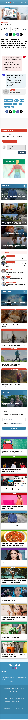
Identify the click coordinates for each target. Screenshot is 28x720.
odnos (22, 100)
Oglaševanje (7, 688)
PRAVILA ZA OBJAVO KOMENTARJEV (10, 141)
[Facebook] (25, 2)
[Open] (2, 2)
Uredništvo (15, 688)
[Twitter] (10, 34)
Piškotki (18, 691)
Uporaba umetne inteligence (14, 705)
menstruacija (7, 104)
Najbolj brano (5, 252)
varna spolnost (8, 100)
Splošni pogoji (20, 698)
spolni (16, 100)
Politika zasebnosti (9, 698)
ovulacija (6, 107)
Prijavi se (22, 152)
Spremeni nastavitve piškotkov (14, 695)
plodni (15, 104)
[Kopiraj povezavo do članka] (21, 34)
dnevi (20, 104)
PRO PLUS (22, 688)
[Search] (19, 2)
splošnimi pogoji (13, 423)
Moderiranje (11, 691)
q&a (12, 107)
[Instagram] (22, 2)
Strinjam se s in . (13, 424)
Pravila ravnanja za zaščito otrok (14, 701)
